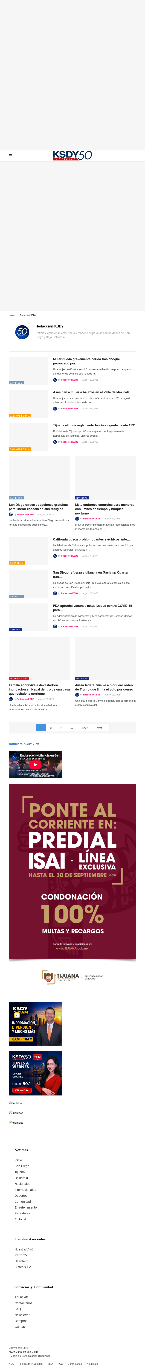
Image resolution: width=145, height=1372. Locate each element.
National (81, 497)
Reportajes (22, 1213)
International (19, 678)
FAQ (17, 1309)
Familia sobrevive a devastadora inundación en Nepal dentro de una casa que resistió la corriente (39, 689)
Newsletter (22, 1315)
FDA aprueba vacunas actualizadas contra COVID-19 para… (92, 607)
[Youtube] (53, 344)
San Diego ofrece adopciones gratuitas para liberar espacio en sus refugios (38, 506)
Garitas (19, 1326)
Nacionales (22, 1184)
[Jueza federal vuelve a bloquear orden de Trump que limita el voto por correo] (105, 658)
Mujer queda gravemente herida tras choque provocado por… (86, 361)
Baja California (20, 415)
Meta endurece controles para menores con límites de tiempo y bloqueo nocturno (104, 509)
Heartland (21, 1261)
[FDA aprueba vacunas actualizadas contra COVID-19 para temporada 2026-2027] (28, 617)
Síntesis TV (22, 1267)
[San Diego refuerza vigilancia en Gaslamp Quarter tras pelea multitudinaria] (28, 584)
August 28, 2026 (90, 379)
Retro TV (20, 1255)
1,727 (85, 727)
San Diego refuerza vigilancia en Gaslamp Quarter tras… (91, 574)
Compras (20, 1321)
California (17, 563)
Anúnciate (21, 1297)
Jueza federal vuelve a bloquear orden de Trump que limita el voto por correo (104, 687)
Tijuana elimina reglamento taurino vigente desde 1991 (94, 425)
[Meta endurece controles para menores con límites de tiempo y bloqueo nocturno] (105, 478)
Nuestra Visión (24, 1249)
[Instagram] (48, 344)
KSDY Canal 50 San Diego (23, 1351)
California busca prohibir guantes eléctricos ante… (91, 539)
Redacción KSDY (49, 326)
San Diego (16, 382)
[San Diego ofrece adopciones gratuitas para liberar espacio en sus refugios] (39, 478)
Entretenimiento (25, 1207)
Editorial (20, 1219)
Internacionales (25, 1190)
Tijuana (19, 1172)
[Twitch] (58, 344)
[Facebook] (37, 344)
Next (99, 727)
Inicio (18, 1160)
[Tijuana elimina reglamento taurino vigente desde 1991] (28, 437)
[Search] (133, 155)
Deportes (20, 1195)
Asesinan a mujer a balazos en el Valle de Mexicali (91, 392)
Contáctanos (23, 1303)
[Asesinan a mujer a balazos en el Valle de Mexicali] (28, 404)
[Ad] (72, 75)
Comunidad (22, 1201)
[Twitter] (42, 344)
